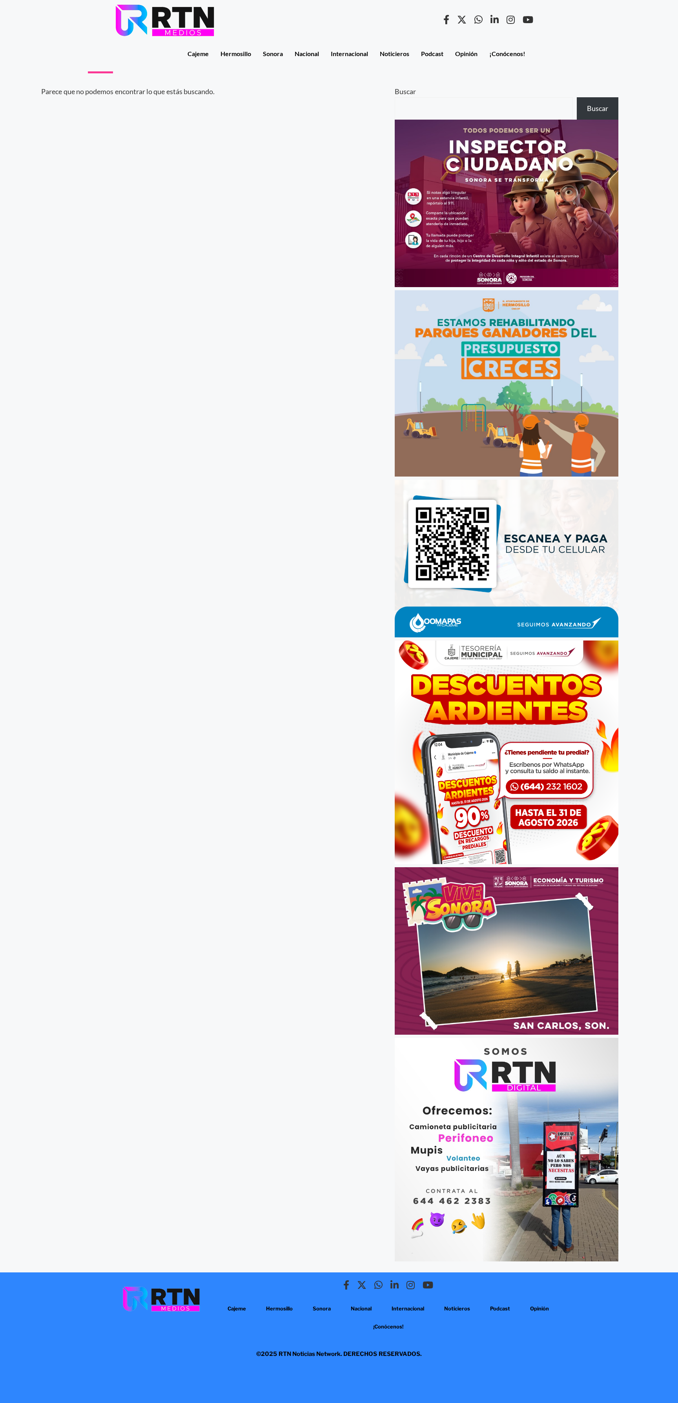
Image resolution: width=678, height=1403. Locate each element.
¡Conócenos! (507, 53)
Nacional (307, 53)
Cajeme (198, 53)
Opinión (466, 53)
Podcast (432, 53)
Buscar (405, 91)
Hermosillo (236, 53)
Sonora (273, 53)
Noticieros (394, 53)
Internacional (349, 53)
